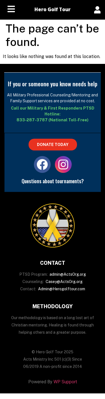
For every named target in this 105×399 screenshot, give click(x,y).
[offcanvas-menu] (97, 9)
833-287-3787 (32, 120)
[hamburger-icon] (11, 10)
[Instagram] (63, 164)
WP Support (65, 381)
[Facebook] (42, 164)
